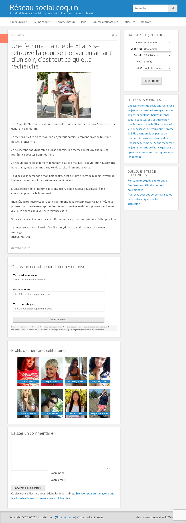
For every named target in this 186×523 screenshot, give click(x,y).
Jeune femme (42, 22)
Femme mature (66, 22)
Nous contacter (65, 517)
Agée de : (138, 55)
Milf (83, 22)
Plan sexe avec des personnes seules (150, 194)
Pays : (140, 61)
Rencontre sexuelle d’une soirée (147, 180)
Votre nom (58, 473)
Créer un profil (19, 22)
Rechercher (151, 80)
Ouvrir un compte (59, 319)
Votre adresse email (25, 275)
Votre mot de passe (25, 304)
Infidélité (129, 22)
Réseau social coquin (43, 7)
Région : (139, 68)
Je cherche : (137, 49)
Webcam (146, 22)
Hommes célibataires (104, 22)
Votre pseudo (21, 289)
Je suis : (139, 42)
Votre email (59, 480)
